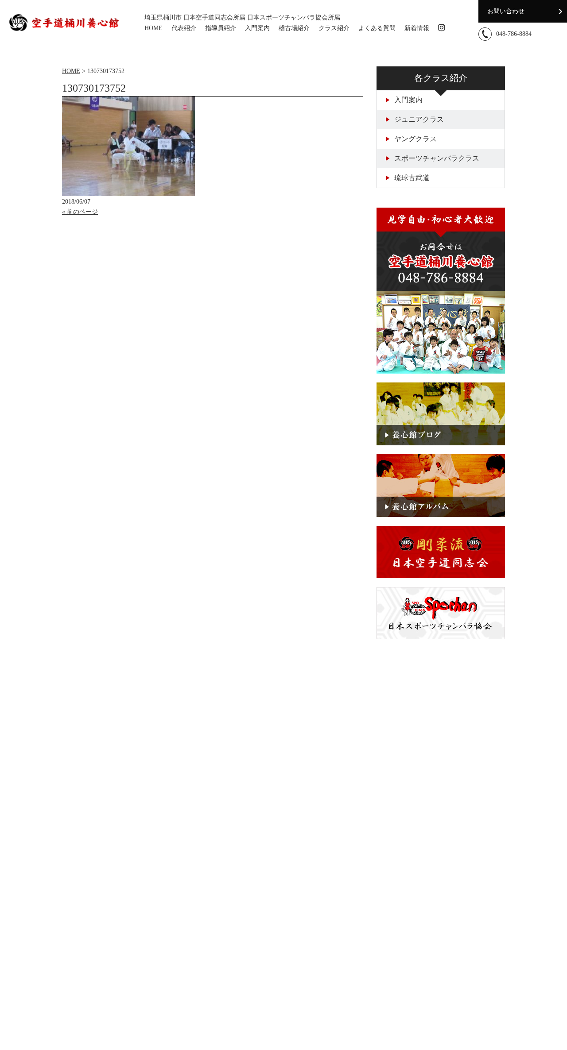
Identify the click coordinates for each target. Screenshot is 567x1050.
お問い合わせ (505, 11)
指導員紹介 (220, 28)
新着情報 (416, 28)
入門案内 (257, 28)
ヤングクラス (415, 139)
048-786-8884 (514, 34)
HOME (153, 28)
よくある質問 (377, 28)
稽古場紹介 (294, 28)
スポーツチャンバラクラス (436, 158)
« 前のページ (80, 211)
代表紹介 (183, 28)
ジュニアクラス (419, 119)
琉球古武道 (412, 177)
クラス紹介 (334, 28)
